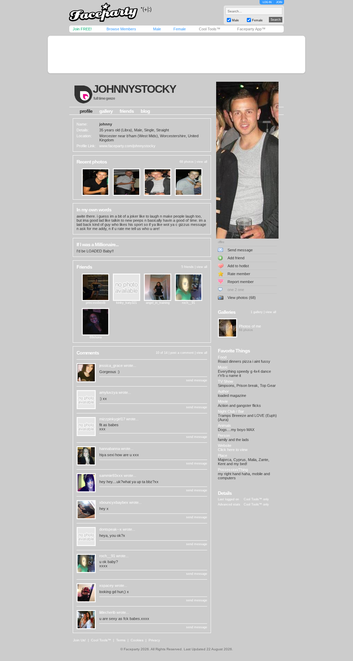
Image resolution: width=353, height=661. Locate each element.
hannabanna (109, 449)
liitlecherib (107, 612)
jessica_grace (111, 365)
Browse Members (121, 29)
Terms (120, 640)
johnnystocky (134, 89)
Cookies (137, 640)
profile (86, 111)
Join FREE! (82, 29)
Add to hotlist (238, 266)
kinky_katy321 (126, 302)
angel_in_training (158, 302)
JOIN (279, 2)
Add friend (236, 258)
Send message (240, 250)
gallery (106, 111)
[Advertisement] (176, 54)
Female (179, 29)
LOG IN (267, 2)
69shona (96, 337)
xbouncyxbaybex (113, 502)
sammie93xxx (111, 475)
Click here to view (233, 450)
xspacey (106, 585)
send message (196, 380)
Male (157, 29)
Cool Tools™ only (256, 499)
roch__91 (188, 302)
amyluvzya (108, 392)
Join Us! (79, 640)
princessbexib (95, 302)
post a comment (182, 352)
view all (201, 161)
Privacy (154, 640)
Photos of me (250, 326)
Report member (241, 282)
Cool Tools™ (209, 29)
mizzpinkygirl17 (112, 419)
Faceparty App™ (251, 29)
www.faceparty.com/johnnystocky (127, 146)
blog (145, 111)
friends (127, 111)
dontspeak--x (110, 529)
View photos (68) (242, 298)
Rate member (239, 274)
